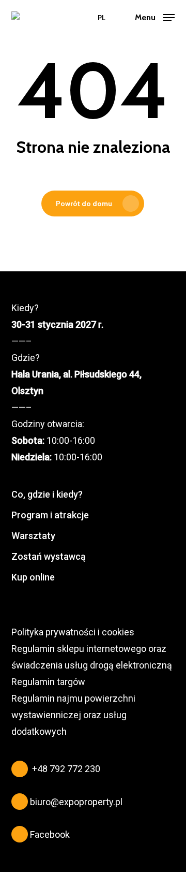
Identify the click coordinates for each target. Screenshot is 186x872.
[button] (155, 16)
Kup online (33, 577)
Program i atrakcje (50, 515)
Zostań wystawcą (48, 556)
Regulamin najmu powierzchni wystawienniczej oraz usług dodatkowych (73, 715)
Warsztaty (33, 535)
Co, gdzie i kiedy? (47, 494)
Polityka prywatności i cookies (72, 632)
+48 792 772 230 (66, 768)
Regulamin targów (48, 681)
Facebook (50, 834)
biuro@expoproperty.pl (76, 801)
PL (101, 17)
